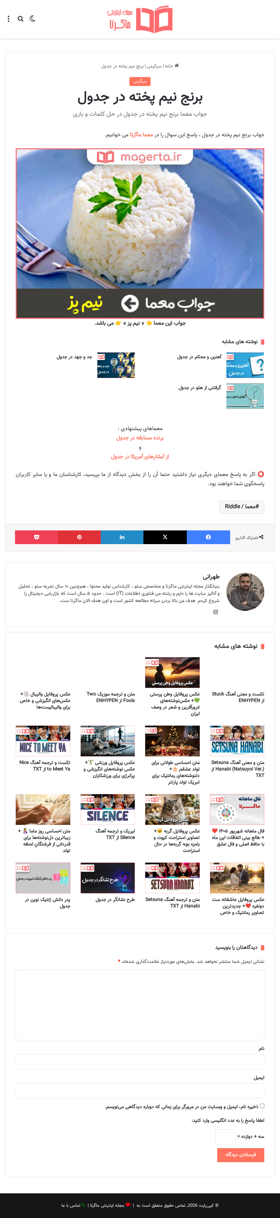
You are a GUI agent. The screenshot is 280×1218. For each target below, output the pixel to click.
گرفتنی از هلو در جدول (200, 388)
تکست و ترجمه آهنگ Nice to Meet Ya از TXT (44, 766)
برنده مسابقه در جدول (140, 438)
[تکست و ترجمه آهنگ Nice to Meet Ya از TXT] (43, 741)
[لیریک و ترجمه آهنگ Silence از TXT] (108, 809)
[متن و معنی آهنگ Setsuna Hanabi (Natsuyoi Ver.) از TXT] (237, 741)
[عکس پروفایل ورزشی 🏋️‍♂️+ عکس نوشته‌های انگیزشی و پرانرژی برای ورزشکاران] (108, 741)
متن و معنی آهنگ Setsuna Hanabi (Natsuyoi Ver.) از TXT (237, 769)
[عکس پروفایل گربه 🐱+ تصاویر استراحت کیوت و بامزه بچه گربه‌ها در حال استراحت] (172, 809)
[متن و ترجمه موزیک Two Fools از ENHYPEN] (108, 672)
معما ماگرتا (141, 135)
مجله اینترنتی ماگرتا (107, 1205)
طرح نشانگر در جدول (115, 900)
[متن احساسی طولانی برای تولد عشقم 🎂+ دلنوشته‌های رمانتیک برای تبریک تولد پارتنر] (172, 741)
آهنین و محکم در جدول (199, 357)
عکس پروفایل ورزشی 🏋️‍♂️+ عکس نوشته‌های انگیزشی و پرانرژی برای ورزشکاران (109, 769)
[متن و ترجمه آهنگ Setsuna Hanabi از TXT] (172, 878)
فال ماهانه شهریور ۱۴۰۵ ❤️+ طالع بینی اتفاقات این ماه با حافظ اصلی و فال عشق (238, 838)
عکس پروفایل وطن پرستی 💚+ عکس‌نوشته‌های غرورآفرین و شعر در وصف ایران (175, 704)
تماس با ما (70, 1205)
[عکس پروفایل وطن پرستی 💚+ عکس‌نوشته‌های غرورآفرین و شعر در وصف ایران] (172, 672)
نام (261, 1049)
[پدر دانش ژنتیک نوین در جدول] (43, 878)
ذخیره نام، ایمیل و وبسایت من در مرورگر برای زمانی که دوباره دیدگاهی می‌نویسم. (181, 1107)
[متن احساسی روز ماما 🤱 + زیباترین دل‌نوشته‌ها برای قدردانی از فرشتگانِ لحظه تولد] (43, 809)
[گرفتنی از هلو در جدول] (245, 396)
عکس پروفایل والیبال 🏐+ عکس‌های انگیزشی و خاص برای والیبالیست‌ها (45, 701)
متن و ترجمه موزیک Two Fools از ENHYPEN (111, 698)
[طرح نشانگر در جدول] (108, 878)
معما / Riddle (240, 507)
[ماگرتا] (140, 19)
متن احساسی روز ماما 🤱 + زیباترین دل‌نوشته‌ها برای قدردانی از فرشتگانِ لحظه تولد (44, 841)
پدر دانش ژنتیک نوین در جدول (47, 903)
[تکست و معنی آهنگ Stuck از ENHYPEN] (237, 672)
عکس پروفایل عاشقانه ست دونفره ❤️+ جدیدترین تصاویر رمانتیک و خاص (238, 906)
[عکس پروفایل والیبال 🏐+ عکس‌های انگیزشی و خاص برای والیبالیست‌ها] (43, 672)
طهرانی (211, 577)
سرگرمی (154, 66)
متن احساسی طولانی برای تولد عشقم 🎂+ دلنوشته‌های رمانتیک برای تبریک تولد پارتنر (176, 772)
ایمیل (259, 1078)
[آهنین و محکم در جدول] (245, 365)
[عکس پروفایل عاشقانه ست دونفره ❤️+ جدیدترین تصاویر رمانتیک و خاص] (237, 878)
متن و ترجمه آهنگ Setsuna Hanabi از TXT (172, 903)
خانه (169, 66)
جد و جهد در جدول (74, 357)
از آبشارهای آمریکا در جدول (140, 457)
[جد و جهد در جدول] (116, 365)
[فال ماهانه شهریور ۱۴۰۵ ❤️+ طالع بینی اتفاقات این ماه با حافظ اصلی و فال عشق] (237, 809)
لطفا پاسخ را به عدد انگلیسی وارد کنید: (228, 1121)
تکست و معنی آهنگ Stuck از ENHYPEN (238, 698)
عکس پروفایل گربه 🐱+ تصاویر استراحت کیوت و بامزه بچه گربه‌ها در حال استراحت (177, 841)
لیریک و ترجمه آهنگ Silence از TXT (115, 835)
